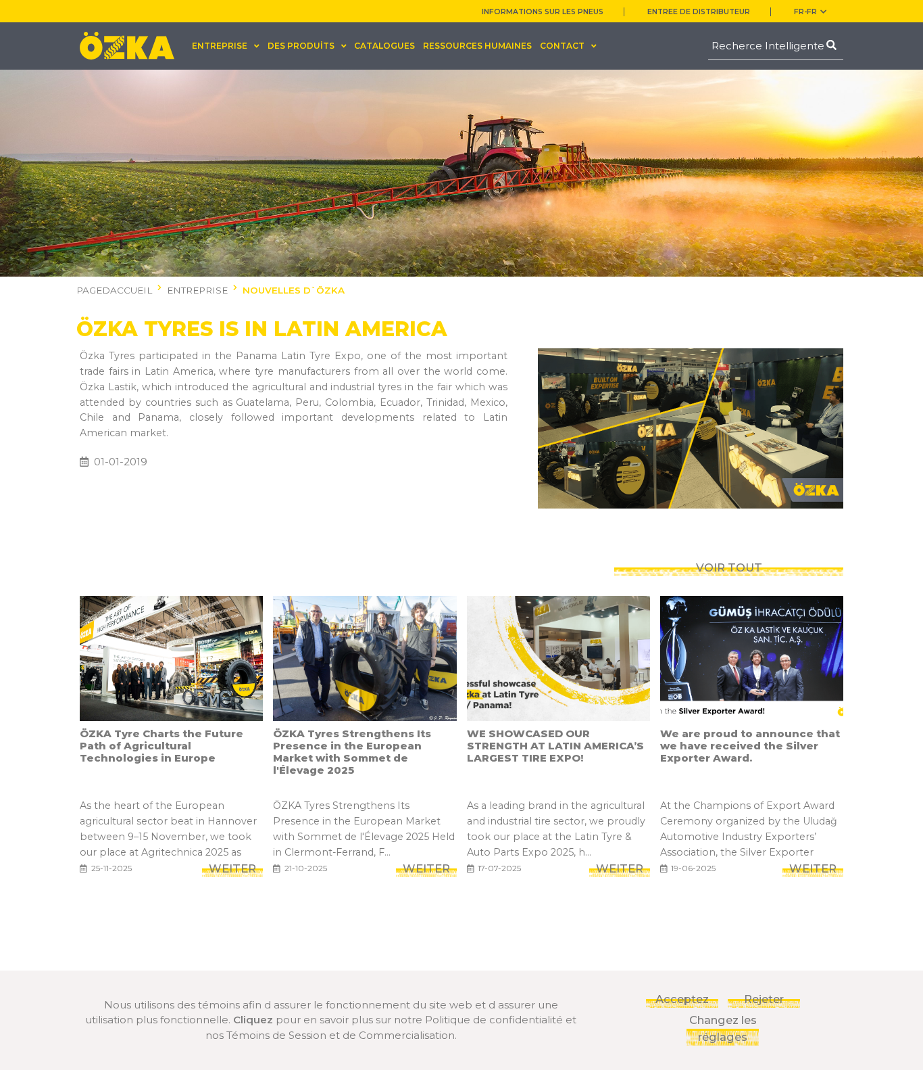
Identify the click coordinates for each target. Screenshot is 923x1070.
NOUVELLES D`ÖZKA (294, 290)
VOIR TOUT (729, 567)
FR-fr (805, 11)
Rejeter (764, 999)
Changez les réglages (723, 1028)
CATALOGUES (384, 46)
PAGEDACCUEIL (114, 290)
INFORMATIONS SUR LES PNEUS (542, 11)
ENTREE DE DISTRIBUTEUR (698, 11)
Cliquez (253, 1019)
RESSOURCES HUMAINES (477, 46)
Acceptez (682, 999)
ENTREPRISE (197, 290)
